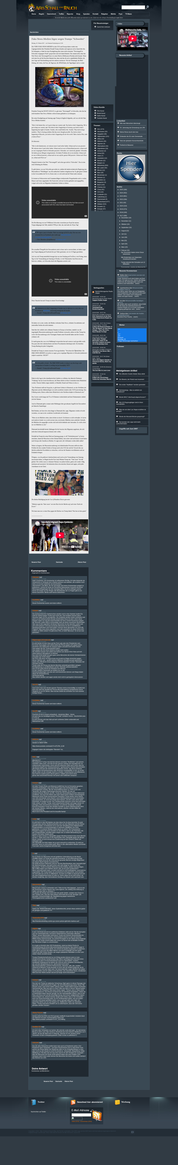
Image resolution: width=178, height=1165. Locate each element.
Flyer (120, 14)
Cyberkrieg (101, 197)
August (123, 231)
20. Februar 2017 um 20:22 (39, 712)
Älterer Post (82, 562)
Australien (100, 158)
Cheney (100, 187)
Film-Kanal (100, 111)
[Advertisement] (58, 25)
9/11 (98, 129)
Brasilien (100, 180)
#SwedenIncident (66, 235)
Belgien (99, 163)
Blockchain (101, 175)
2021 (121, 202)
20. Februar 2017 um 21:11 (39, 741)
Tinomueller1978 (38, 918)
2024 (121, 193)
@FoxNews (46, 310)
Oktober (124, 224)
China (99, 189)
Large (34, 819)
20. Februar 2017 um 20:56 (39, 730)
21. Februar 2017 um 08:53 (39, 907)
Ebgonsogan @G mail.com (41, 640)
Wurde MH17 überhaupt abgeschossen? (132, 397)
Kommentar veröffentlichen (40, 1071)
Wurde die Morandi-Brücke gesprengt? (132, 416)
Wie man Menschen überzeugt (130, 123)
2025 (121, 189)
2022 (121, 199)
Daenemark (101, 199)
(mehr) (137, 283)
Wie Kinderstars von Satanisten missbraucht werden (131, 258)
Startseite (59, 562)
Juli (122, 234)
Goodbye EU (36, 1027)
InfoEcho (35, 739)
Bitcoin (99, 170)
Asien (99, 156)
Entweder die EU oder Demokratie (131, 136)
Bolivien (100, 177)
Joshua (122, 313)
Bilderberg (100, 165)
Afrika (99, 139)
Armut (99, 153)
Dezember (124, 218)
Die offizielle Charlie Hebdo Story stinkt (132, 374)
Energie (100, 209)
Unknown (35, 577)
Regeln (41, 14)
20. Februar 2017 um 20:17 (39, 702)
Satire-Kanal (101, 116)
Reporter (70, 14)
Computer (100, 194)
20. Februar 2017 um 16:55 (39, 601)
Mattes (122, 275)
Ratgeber (104, 14)
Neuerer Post (36, 562)
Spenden (86, 14)
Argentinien (101, 148)
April (122, 244)
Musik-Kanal (101, 113)
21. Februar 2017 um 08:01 (39, 820)
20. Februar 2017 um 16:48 (39, 579)
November (124, 221)
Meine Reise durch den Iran (129, 132)
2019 (121, 209)
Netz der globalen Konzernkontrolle (131, 141)
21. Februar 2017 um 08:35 (39, 886)
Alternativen (101, 146)
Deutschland (101, 202)
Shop (78, 14)
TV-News (128, 14)
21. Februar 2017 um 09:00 (39, 919)
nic (121, 301)
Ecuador (100, 206)
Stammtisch (51, 14)
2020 (121, 206)
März (123, 247)
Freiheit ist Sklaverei (126, 145)
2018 (121, 212)
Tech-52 (35, 684)
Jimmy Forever (37, 1012)
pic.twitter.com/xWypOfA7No (43, 237)
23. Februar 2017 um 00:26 (39, 1028)
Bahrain (100, 160)
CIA (98, 192)
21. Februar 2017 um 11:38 (39, 930)
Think (34, 905)
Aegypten (100, 134)
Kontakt (95, 14)
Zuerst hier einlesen (103, 27)
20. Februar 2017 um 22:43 (39, 758)
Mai (122, 240)
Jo (33, 853)
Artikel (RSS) (75, 1121)
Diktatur (99, 204)
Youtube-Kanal (102, 118)
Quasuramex (36, 884)
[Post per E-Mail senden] (29, 557)
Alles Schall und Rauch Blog (48, 1131)
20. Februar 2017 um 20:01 (39, 686)
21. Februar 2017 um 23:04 (39, 1014)
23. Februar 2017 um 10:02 (39, 1044)
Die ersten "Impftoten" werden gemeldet (132, 385)
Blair (98, 173)
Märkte (113, 14)
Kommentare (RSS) (86, 1121)
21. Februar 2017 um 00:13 (39, 784)
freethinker (36, 600)
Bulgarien (100, 182)
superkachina (124, 288)
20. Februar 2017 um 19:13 (39, 641)
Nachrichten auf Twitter (38, 1112)
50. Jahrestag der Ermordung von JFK (132, 128)
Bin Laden (100, 168)
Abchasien (100, 131)
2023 (121, 196)
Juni (122, 237)
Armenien (100, 151)
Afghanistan (101, 136)
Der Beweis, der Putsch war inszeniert (131, 379)
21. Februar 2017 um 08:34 (39, 855)
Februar (124, 250)
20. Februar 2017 (65, 368)
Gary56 (34, 711)
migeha (34, 928)
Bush (99, 185)
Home (34, 14)
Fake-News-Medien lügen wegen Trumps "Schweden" (58, 39)
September (125, 227)
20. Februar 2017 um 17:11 (39, 612)
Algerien (100, 144)
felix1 (34, 757)
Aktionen (100, 141)
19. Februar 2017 (61, 239)
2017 (121, 216)
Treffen (61, 14)
